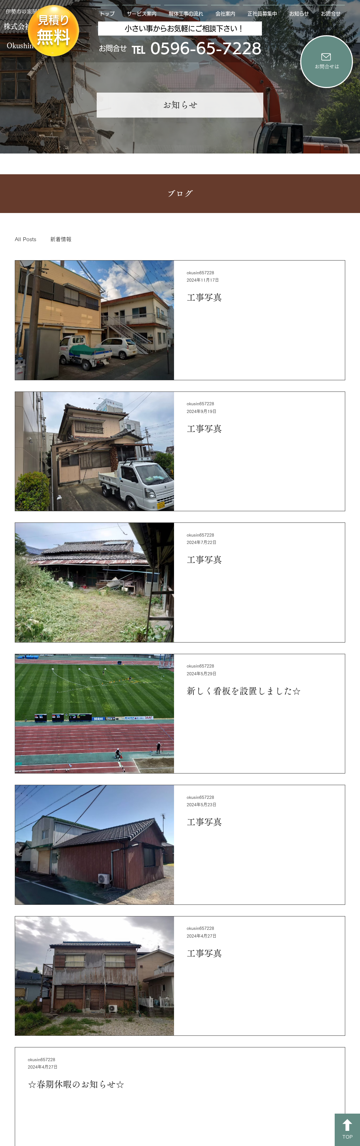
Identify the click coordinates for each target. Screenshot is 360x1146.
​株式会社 (18, 26)
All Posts (25, 239)
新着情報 (60, 239)
